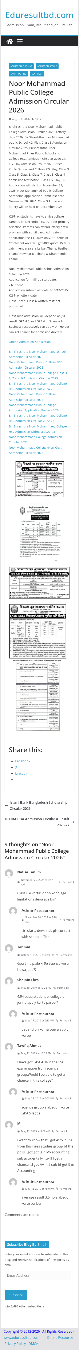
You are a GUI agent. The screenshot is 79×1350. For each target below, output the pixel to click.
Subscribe (16, 1295)
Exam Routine (18, 73)
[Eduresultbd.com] (10, 41)
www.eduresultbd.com (21, 1337)
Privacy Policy (15, 1343)
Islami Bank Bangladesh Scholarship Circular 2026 (38, 805)
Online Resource (60, 1337)
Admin (38, 119)
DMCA (33, 1343)
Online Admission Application (30, 342)
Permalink (68, 882)
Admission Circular (21, 66)
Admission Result (47, 66)
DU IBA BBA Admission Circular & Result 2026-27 (37, 822)
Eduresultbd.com (39, 15)
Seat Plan (37, 73)
